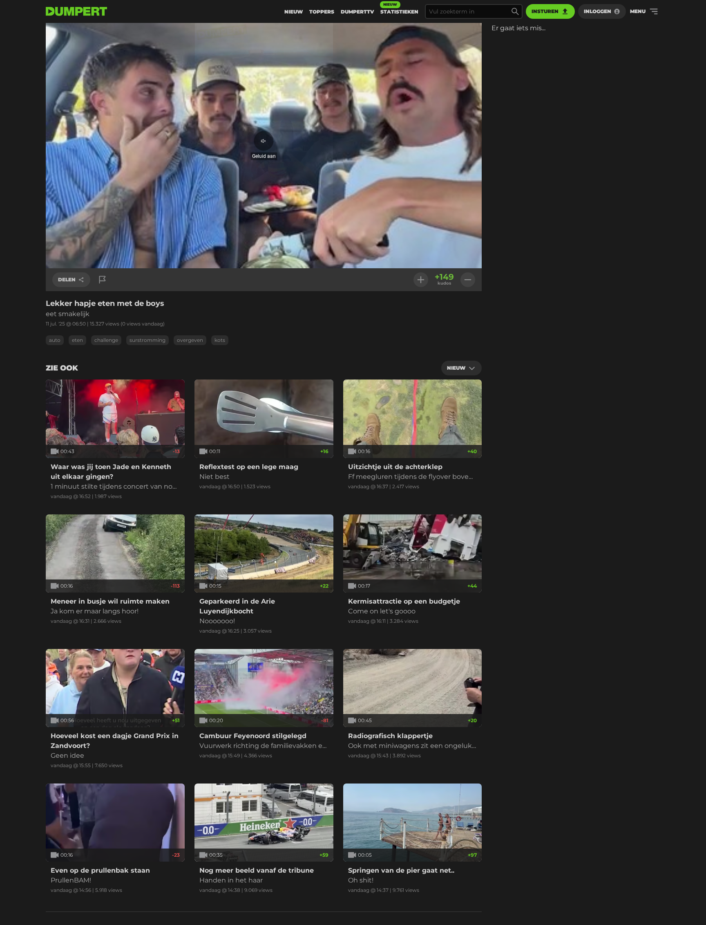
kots (219, 340)
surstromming (147, 340)
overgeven (190, 340)
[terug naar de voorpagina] (76, 11)
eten (77, 340)
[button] (263, 145)
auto (54, 340)
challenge (106, 340)
